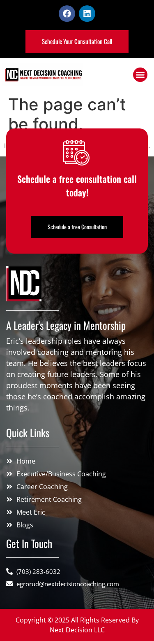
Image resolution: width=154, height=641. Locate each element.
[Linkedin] (87, 13)
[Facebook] (67, 13)
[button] (140, 75)
